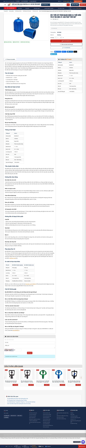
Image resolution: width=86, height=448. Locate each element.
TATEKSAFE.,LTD (40, 434)
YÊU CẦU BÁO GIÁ (67, 40)
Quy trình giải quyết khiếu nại (48, 425)
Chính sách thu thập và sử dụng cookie (66, 438)
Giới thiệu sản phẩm (74, 416)
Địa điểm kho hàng (74, 423)
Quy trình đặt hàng (46, 423)
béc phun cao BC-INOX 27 (31, 284)
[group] (26, 27)
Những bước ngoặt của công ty (34, 419)
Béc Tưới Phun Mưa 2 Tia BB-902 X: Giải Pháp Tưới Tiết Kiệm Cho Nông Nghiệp (58, 382)
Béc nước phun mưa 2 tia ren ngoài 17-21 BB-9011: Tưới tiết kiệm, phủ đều (27, 382)
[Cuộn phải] (71, 8)
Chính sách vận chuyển (47, 414)
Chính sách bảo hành (46, 419)
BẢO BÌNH (59, 32)
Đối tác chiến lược (32, 417)
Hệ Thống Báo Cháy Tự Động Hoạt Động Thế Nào (17, 400)
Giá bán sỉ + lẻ (73, 419)
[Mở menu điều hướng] (5, 4)
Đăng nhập (72, 414)
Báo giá (15, 384)
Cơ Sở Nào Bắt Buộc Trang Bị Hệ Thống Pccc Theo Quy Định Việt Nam (21, 401)
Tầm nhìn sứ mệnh (32, 416)
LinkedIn (70, 51)
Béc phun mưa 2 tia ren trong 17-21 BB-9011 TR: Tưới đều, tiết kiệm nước (11, 382)
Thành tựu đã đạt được (33, 420)
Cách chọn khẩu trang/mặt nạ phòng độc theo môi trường (19, 403)
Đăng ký (72, 412)
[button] (81, 378)
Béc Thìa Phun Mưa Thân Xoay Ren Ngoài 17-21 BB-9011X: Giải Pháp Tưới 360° (74, 382)
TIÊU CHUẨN (6, 410)
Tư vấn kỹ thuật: (67, 47)
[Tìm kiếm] (68, 4)
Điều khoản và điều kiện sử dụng (62, 415)
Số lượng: (52, 37)
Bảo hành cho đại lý (60, 417)
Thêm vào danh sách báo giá (67, 44)
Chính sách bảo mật (46, 412)
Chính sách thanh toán (47, 416)
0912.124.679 (66, 1)
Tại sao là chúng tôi (32, 414)
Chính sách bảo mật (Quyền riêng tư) (62, 413)
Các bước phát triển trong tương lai (34, 423)
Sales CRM (75, 4)
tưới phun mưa (12, 258)
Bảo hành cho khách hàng (61, 418)
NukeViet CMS (30, 434)
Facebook (58, 51)
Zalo (72, 1)
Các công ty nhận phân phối (75, 417)
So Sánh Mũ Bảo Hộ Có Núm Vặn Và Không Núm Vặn (17, 398)
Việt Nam (59, 34)
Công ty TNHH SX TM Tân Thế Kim (17, 434)
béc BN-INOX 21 (16, 330)
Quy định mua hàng (46, 422)
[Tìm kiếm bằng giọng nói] (65, 5)
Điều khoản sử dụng (46, 420)
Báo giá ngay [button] (78, 1)
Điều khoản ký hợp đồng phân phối (76, 421)
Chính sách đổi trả (46, 417)
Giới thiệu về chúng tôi (33, 412)
